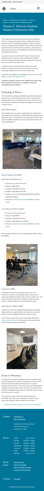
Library (13, 8)
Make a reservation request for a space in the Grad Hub (23, 404)
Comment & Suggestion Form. (16, 76)
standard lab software (19, 199)
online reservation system (10, 320)
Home (5, 20)
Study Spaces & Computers (18, 20)
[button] (39, 8)
